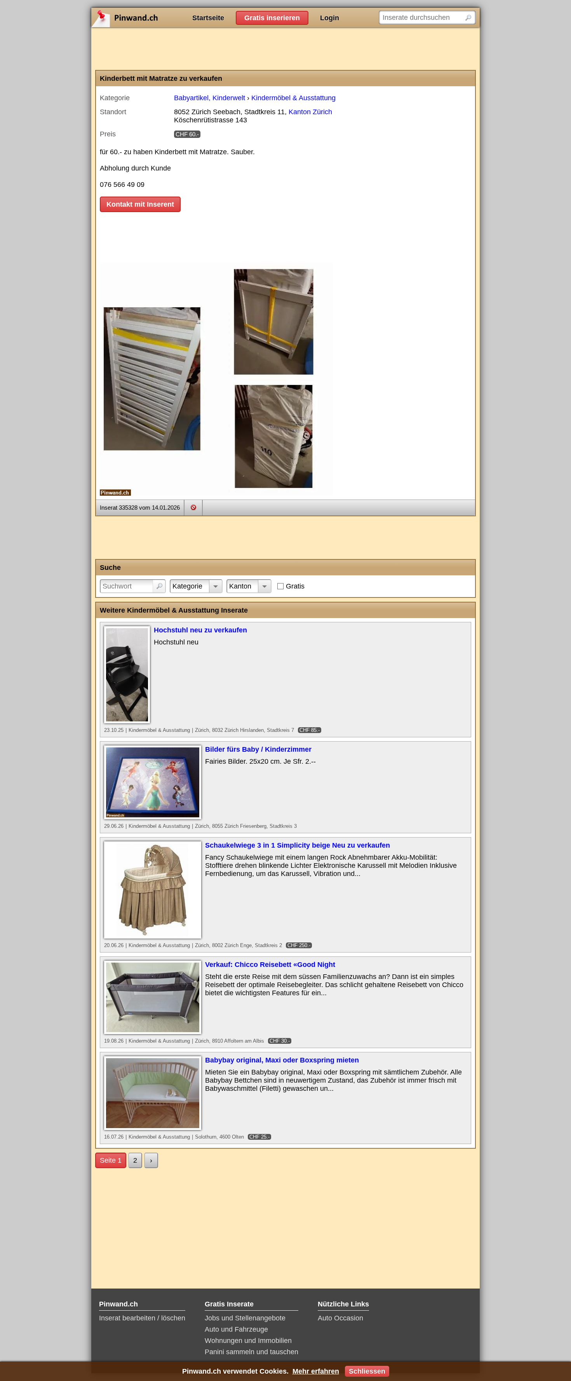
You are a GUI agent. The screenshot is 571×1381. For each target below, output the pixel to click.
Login (329, 18)
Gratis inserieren (272, 18)
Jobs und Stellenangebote (245, 1318)
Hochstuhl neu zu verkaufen (200, 630)
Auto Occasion (340, 1318)
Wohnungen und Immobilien (248, 1340)
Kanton (240, 586)
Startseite (208, 18)
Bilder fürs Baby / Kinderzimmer (258, 749)
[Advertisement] (285, 48)
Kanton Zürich (310, 112)
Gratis (295, 586)
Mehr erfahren (315, 1371)
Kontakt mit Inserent (140, 204)
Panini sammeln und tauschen (251, 1352)
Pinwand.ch (149, 17)
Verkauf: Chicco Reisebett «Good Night (270, 964)
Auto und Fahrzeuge (236, 1329)
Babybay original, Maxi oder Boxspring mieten (282, 1060)
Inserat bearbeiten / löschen (142, 1318)
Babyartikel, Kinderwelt (209, 98)
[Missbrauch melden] (193, 507)
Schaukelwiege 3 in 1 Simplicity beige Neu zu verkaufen (297, 845)
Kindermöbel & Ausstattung (293, 98)
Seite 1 (111, 1160)
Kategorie (187, 586)
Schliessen (367, 1371)
